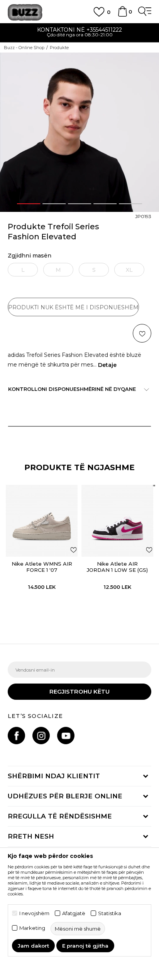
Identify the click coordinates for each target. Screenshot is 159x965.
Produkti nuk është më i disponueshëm (73, 307)
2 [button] (54, 203)
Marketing (32, 928)
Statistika (109, 913)
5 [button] (130, 203)
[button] (150, 62)
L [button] (23, 269)
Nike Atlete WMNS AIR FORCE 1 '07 (42, 567)
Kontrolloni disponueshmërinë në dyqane (72, 389)
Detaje (107, 364)
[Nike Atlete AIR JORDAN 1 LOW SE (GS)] (117, 521)
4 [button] (105, 203)
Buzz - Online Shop (24, 47)
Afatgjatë (73, 913)
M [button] (58, 269)
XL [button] (129, 269)
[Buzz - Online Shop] (25, 12)
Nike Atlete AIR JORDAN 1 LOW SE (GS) (117, 567)
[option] (79, 33)
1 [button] (28, 203)
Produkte (59, 47)
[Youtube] (65, 735)
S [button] (94, 269)
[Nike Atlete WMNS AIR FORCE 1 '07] (42, 521)
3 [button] (79, 203)
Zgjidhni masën (29, 255)
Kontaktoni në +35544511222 (79, 29)
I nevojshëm (34, 913)
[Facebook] (16, 735)
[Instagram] (41, 735)
